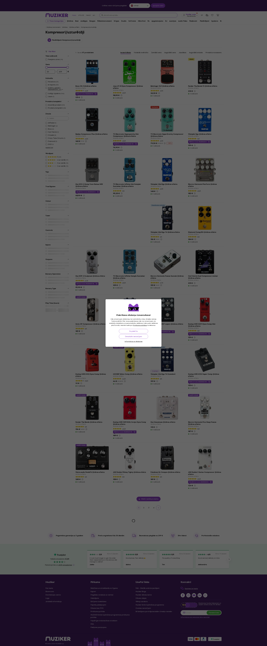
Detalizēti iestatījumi (133, 336)
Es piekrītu (133, 331)
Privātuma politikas (140, 325)
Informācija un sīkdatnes (133, 341)
